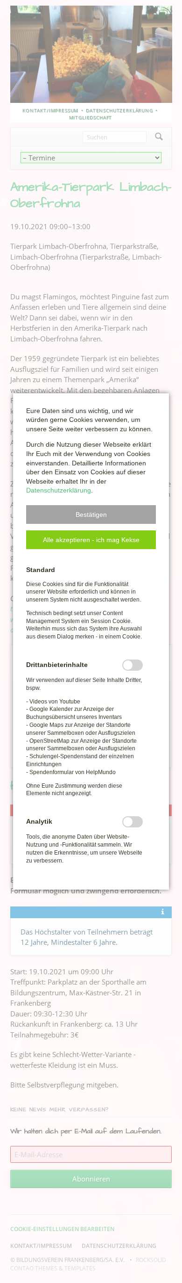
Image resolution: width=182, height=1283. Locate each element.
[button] (91, 514)
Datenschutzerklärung (58, 490)
